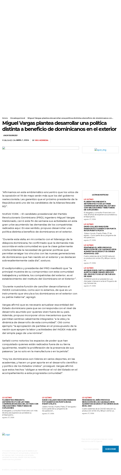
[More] (115, 140)
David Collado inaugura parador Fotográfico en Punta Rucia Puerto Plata (100, 228)
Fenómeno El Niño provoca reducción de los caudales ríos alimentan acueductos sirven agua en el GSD (100, 250)
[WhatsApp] (108, 140)
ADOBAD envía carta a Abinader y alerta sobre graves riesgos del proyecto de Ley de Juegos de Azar (100, 273)
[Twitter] (15, 3)
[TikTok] (11, 3)
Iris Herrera (41, 140)
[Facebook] (3, 3)
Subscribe (110, 449)
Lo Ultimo (88, 199)
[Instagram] (7, 3)
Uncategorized (17, 118)
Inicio (5, 118)
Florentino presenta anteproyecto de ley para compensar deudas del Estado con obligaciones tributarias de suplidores (99, 206)
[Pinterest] (101, 140)
